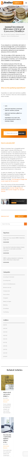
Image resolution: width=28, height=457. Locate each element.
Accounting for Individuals (8, 277)
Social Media (6, 308)
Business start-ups (7, 287)
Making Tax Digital (7, 301)
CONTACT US (18, 3)
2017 (4, 342)
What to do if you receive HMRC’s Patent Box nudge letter (14, 238)
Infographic (5, 298)
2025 (4, 328)
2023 (4, 335)
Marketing (5, 305)
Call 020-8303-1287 (7, 3)
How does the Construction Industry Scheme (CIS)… (7, 438)
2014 (4, 352)
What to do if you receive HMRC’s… (7, 394)
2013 (4, 356)
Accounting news (6, 280)
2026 (4, 324)
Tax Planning (6, 312)
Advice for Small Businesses (13, 36)
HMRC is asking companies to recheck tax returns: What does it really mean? (13, 258)
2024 (4, 331)
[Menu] (26, 2)
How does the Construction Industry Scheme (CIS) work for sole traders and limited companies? (13, 249)
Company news (6, 291)
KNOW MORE (6, 242)
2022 (4, 338)
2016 (4, 345)
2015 (4, 349)
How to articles (6, 294)
